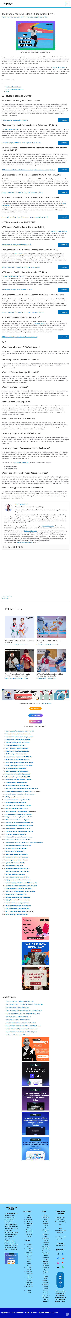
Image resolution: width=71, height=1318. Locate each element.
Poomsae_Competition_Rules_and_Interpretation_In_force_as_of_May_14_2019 (25, 217)
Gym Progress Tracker (45, 1272)
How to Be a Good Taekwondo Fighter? (49, 641)
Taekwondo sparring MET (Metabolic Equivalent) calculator (24, 842)
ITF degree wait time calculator (15, 797)
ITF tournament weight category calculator (19, 814)
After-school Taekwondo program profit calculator (21, 885)
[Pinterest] (19, 547)
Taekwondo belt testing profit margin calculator (20, 891)
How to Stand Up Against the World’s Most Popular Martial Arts (24, 1004)
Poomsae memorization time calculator (17, 785)
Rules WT (24, 17)
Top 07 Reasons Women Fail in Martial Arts (18, 1016)
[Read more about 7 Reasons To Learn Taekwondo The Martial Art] (19, 627)
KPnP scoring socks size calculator (16, 754)
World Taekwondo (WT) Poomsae (14, 276)
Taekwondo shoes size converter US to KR (19, 757)
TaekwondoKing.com (30, 531)
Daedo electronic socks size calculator (17, 751)
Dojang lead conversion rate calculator (18, 900)
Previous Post (7, 596)
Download (64, 120)
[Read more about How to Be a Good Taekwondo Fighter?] (51, 627)
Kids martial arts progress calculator (17, 808)
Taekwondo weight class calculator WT (18, 811)
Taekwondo (30, 17)
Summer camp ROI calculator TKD (16, 894)
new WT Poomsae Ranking (59, 231)
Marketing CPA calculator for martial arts (18, 905)
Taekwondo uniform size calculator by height (20, 731)
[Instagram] (6, 547)
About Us (29, 1219)
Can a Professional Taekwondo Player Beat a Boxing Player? (17, 675)
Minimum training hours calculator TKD (18, 777)
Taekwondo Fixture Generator (45, 1299)
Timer (45, 1215)
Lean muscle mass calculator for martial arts (19, 822)
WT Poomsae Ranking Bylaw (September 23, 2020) (17, 289)
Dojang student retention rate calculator (18, 880)
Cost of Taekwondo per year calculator (17, 908)
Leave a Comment (10, 645)
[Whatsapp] (11, 547)
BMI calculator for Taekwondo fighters (17, 820)
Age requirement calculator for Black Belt (18, 791)
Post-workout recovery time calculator (17, 868)
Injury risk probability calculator (16, 911)
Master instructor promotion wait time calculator (21, 794)
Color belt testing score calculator (16, 782)
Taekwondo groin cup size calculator (17, 748)
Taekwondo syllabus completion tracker (18, 800)
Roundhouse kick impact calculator (16, 848)
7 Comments (5, 17)
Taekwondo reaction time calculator (17, 854)
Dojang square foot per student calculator (19, 888)
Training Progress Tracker (45, 1289)
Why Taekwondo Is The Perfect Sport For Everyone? (21, 1032)
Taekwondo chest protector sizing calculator (19, 737)
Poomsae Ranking (40, 323)
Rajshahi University (48, 526)
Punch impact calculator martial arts (17, 860)
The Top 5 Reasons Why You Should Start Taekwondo (22, 1029)
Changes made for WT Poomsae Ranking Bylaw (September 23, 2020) (23, 312)
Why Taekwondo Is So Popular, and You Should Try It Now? (23, 1025)
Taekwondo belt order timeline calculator (18, 805)
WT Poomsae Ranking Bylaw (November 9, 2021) (16, 244)
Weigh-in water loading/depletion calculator (19, 817)
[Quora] (22, 547)
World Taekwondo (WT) (11, 129)
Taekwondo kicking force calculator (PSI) (18, 845)
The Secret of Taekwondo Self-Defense (17, 1035)
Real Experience (15, 17)
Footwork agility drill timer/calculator (17, 857)
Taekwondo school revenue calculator (17, 877)
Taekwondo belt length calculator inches (18, 734)
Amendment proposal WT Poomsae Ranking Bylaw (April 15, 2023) (21, 142)
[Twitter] (14, 547)
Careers (29, 1217)
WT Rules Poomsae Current (14, 87)
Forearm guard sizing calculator (15, 745)
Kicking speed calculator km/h (15, 851)
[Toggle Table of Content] (3, 85)
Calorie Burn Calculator (46, 1278)
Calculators (29, 1223)
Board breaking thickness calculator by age (19, 762)
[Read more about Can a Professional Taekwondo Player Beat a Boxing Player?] (19, 660)
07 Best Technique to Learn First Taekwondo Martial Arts (50, 675)
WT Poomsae (19, 253)
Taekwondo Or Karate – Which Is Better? (18, 1019)
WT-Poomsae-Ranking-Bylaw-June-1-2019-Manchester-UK (19, 337)
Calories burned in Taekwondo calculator (18, 840)
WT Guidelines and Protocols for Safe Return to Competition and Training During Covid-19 (28, 170)
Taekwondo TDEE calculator (14, 865)
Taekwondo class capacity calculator (17, 903)
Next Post (5, 598)
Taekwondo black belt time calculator (17, 771)
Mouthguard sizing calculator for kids (17, 759)
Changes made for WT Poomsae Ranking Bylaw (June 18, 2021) (21, 267)
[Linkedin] (9, 547)
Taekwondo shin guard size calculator (17, 742)
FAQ (8, 91)
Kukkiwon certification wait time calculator (19, 779)
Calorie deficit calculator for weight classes (19, 837)
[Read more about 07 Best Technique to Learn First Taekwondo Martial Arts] (51, 660)
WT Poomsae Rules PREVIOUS (15, 89)
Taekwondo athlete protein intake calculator (19, 825)
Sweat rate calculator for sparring (16, 834)
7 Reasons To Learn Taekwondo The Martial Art (19, 641)
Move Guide (45, 1217)
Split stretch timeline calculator (15, 863)
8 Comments (40, 678)
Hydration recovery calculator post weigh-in (19, 831)
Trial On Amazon (46, 703)
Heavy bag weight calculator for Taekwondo (19, 765)
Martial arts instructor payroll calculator (18, 897)
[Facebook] (4, 547)
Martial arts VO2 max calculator (15, 874)
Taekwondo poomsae (59, 67)
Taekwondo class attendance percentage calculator (22, 788)
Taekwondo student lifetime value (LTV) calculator (21, 883)
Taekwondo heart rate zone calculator (17, 871)
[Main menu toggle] (67, 4)
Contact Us (29, 1221)
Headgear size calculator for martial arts (18, 739)
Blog (29, 1215)
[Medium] (16, 547)
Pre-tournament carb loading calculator (18, 828)
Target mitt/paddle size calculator (16, 768)
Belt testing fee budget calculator (16, 802)
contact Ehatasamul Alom (24, 542)
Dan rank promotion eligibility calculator (18, 774)
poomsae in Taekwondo (21, 462)
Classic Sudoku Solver (29, 1259)
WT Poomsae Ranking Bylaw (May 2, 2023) (15, 120)
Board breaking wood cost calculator (17, 914)
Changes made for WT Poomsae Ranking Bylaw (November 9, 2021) (22, 192)
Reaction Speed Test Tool (29, 1273)
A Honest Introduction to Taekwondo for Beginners (21, 1022)
